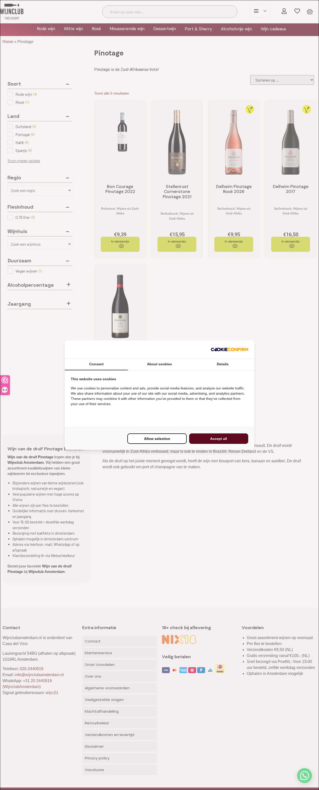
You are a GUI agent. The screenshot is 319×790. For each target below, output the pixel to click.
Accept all (218, 439)
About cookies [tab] (159, 364)
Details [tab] (223, 364)
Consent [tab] (96, 364)
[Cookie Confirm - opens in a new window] (229, 349)
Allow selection (157, 439)
